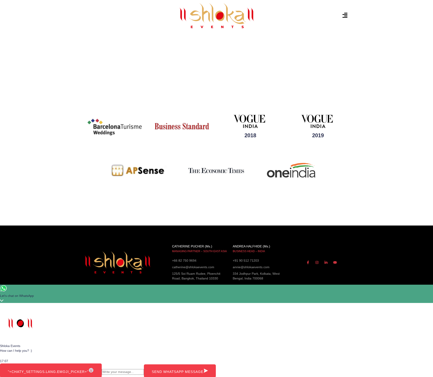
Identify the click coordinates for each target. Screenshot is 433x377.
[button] (304, 16)
